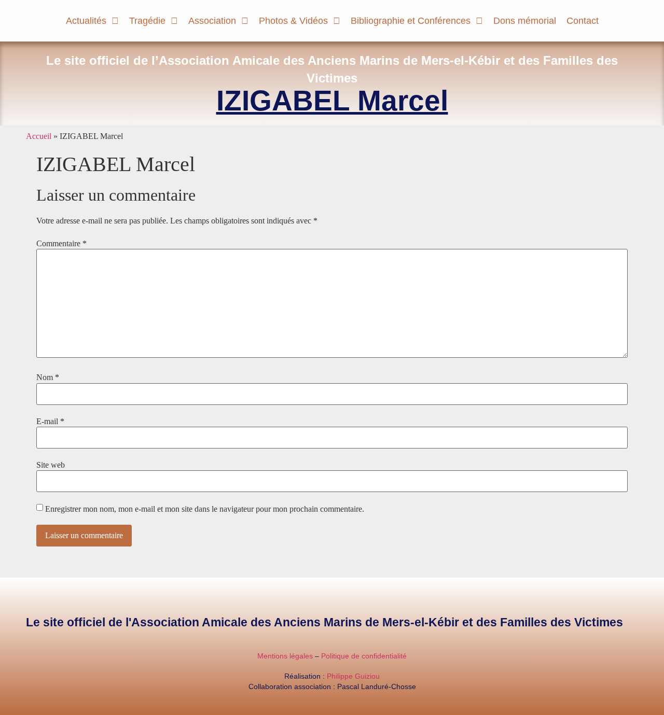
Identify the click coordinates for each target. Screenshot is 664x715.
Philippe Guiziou (353, 676)
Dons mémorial (524, 21)
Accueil (38, 136)
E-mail (50, 421)
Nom (47, 377)
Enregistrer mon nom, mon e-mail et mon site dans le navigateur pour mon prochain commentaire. (204, 509)
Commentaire (61, 244)
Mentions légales (285, 656)
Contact (582, 21)
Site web (50, 465)
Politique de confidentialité (364, 656)
